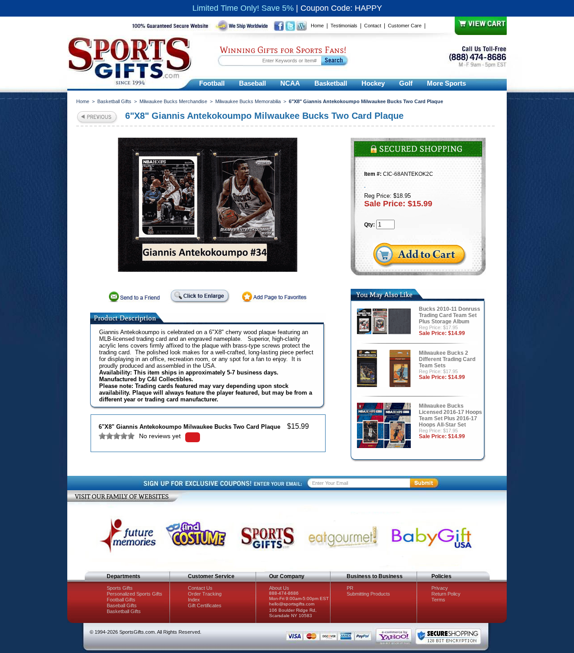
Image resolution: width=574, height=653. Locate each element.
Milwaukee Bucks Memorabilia (248, 101)
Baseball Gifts (122, 605)
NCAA (290, 83)
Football (212, 83)
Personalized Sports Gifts (134, 593)
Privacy (439, 588)
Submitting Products (368, 593)
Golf (406, 83)
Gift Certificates (205, 605)
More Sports (446, 83)
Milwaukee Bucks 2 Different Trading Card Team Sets (447, 359)
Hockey (373, 83)
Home (317, 25)
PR (350, 588)
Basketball (330, 83)
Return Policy (446, 593)
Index (194, 599)
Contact (372, 25)
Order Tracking (205, 593)
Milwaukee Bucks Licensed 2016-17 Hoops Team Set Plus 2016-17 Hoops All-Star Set (450, 415)
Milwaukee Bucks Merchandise (173, 101)
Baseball (252, 83)
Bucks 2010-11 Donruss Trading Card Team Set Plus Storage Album (449, 315)
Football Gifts (121, 599)
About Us (279, 588)
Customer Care (405, 25)
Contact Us (200, 588)
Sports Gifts (120, 588)
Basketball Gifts (114, 101)
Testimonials (343, 25)
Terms (438, 599)
